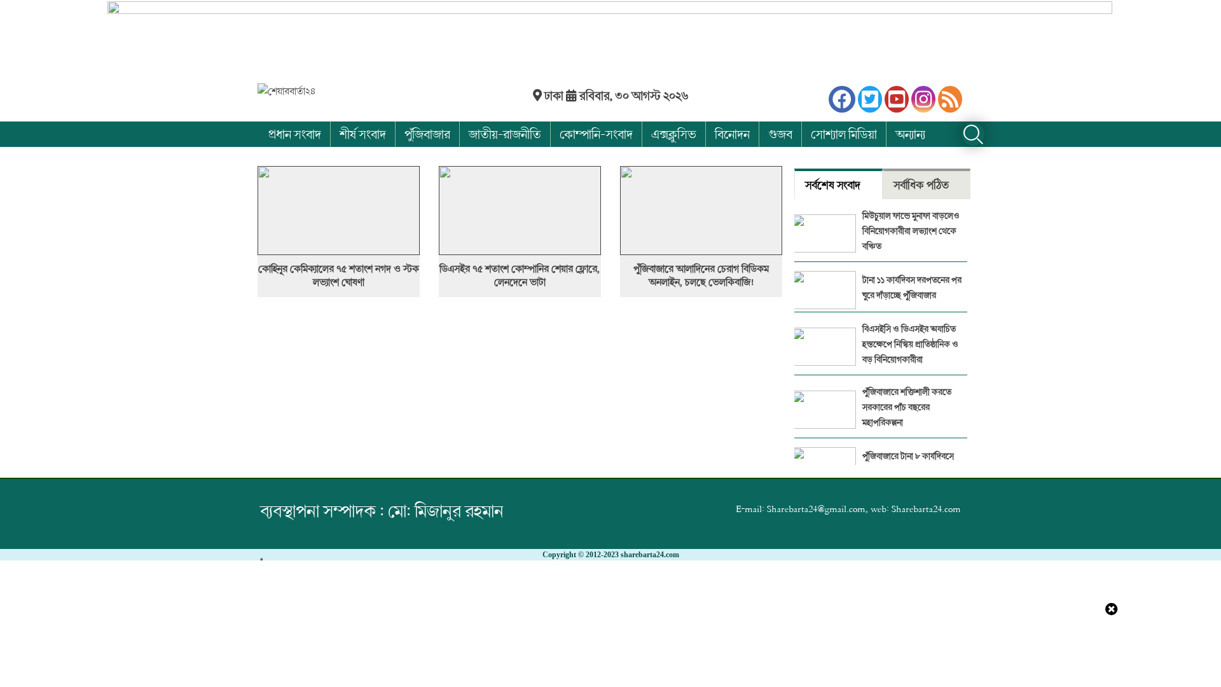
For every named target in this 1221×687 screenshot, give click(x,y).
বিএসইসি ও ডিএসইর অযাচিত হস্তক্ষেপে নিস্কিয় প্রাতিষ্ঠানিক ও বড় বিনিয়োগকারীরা (910, 344)
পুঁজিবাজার (427, 133)
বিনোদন (732, 133)
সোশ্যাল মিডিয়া (844, 133)
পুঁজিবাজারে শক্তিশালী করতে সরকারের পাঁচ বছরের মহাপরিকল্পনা (906, 406)
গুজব (780, 133)
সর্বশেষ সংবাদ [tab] (832, 185)
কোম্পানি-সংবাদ (596, 133)
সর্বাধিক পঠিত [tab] (921, 185)
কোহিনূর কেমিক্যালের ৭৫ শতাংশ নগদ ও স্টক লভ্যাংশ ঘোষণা (338, 275)
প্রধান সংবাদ (294, 133)
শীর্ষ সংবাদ (363, 133)
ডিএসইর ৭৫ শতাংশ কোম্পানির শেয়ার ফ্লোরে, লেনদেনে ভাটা (519, 275)
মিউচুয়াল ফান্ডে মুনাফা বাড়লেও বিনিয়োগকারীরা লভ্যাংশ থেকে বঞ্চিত (911, 230)
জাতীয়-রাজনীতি (505, 133)
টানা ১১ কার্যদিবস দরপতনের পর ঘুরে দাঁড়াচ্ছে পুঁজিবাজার (912, 287)
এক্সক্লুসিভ (673, 133)
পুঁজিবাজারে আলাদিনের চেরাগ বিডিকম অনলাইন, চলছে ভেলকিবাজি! (701, 275)
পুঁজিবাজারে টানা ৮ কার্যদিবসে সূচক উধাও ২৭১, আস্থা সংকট (908, 463)
